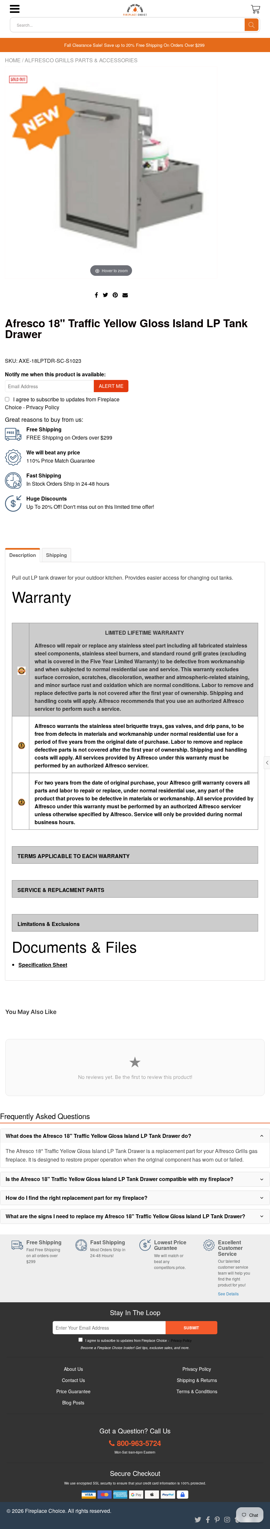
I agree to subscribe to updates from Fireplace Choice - (138, 1340)
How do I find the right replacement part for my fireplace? (77, 1197)
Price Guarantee (73, 1391)
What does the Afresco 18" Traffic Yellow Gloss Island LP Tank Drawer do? (98, 1136)
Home (13, 60)
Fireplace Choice (45, 1511)
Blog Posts (73, 1402)
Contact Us (73, 1380)
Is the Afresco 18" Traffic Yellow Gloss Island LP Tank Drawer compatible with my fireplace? (119, 1179)
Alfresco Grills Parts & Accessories (81, 60)
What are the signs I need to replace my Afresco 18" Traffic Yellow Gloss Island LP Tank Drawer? (125, 1216)
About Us (73, 1369)
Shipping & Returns (197, 1380)
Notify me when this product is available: (55, 374)
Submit (191, 1328)
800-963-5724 (139, 1443)
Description (22, 555)
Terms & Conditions (196, 1391)
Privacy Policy (42, 407)
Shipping (56, 555)
